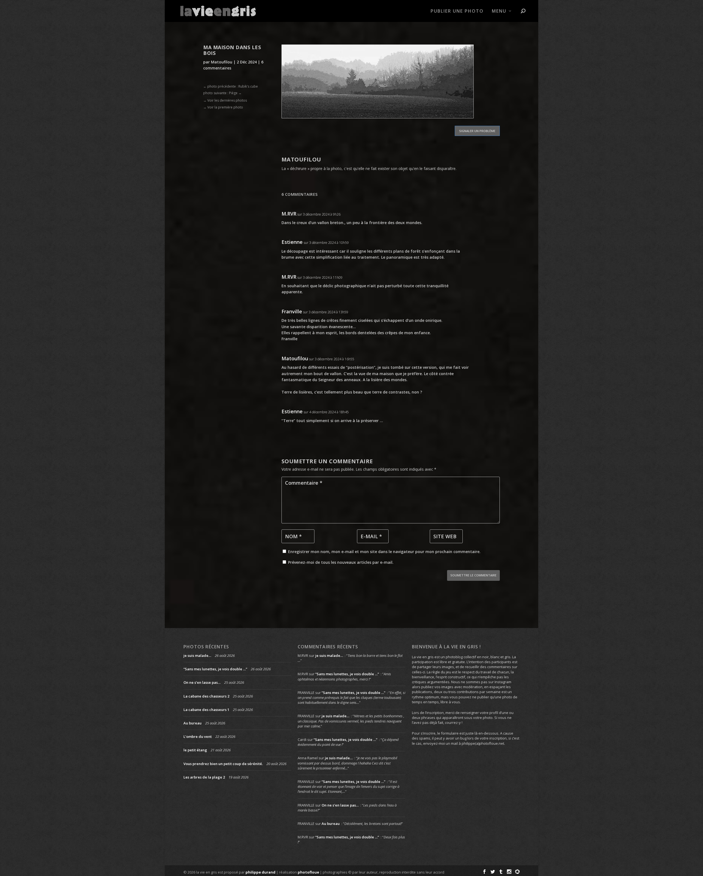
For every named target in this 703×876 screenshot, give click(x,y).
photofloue (308, 872)
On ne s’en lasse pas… (202, 682)
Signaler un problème (477, 131)
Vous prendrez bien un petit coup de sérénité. (223, 763)
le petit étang (195, 749)
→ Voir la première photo (223, 107)
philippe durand (260, 872)
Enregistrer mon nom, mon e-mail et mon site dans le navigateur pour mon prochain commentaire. (384, 551)
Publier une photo (457, 11)
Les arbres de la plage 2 (204, 777)
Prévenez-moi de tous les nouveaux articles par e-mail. (341, 562)
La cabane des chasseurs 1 (206, 709)
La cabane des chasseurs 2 (206, 696)
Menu (499, 11)
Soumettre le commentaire (473, 575)
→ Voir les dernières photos (225, 100)
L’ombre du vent (197, 736)
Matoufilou (221, 62)
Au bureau (192, 723)
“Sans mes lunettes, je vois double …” (215, 668)
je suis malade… (197, 655)
